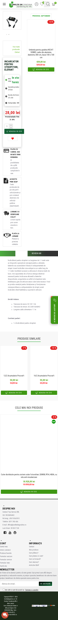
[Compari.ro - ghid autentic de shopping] (22, 605)
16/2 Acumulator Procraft (44, 376)
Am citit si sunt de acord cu (21, 590)
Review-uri (36, 253)
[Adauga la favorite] (12, 138)
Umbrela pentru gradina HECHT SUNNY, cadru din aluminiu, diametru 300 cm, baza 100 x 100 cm (41, 54)
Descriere (21, 253)
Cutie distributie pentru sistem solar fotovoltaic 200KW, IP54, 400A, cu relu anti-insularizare (29, 475)
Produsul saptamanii (41, 16)
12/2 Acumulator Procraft (14, 376)
